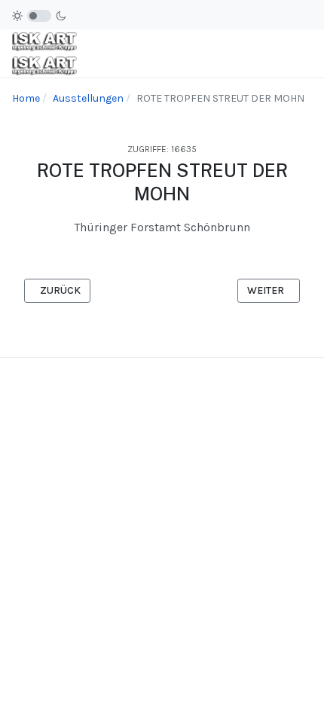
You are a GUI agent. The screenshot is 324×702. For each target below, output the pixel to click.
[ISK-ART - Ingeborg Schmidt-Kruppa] (44, 53)
